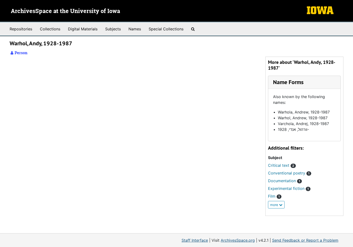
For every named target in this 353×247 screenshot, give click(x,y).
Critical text (281, 165)
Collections (50, 29)
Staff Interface (195, 240)
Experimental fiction (288, 188)
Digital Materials (82, 29)
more (274, 205)
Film (274, 196)
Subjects (113, 29)
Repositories (21, 29)
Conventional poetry (289, 173)
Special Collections (166, 29)
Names (134, 29)
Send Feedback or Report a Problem (305, 240)
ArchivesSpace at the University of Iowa (65, 11)
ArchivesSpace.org (238, 240)
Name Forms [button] (288, 82)
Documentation (284, 180)
